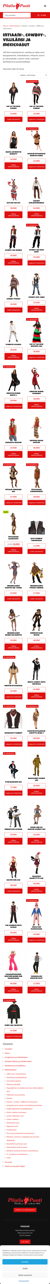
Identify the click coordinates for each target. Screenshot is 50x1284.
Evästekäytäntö (24, 1281)
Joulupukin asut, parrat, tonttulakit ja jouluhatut (24, 1105)
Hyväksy (25, 1262)
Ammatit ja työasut (14, 1081)
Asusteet (8, 1049)
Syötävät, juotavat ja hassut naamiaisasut (22, 1151)
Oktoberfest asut (13, 1123)
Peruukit (8, 1162)
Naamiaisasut (15, 26)
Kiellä (25, 1268)
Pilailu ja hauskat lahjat (15, 1166)
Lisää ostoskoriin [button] (13, 119)
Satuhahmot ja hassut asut (17, 1144)
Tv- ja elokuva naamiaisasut (17, 1154)
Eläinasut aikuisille (13, 1084)
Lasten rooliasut (13, 1119)
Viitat (9, 1158)
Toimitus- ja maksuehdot (25, 1210)
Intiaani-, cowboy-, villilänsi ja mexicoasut (22, 1102)
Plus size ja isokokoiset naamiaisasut (20, 1133)
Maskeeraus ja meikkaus (15, 1065)
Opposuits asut (12, 1126)
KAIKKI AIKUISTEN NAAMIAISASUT (20, 1109)
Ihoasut (9, 1098)
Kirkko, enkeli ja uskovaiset (16, 1112)
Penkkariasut (12, 1130)
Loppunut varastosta (36, 119)
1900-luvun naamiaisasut (16, 1074)
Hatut (7, 1053)
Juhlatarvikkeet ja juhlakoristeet (18, 1061)
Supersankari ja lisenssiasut (17, 1147)
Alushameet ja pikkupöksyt (17, 1077)
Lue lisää (25, 1242)
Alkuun (5, 26)
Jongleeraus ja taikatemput (16, 1057)
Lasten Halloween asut (15, 1116)
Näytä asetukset (25, 1275)
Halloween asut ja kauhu (16, 1095)
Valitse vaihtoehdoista (13, 166)
